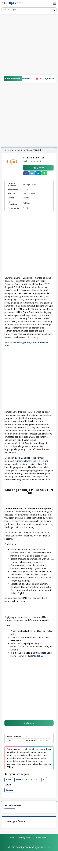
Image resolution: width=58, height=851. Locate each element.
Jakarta (26, 198)
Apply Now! (38, 167)
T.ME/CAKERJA (35, 655)
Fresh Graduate (24, 779)
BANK (8, 779)
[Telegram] (38, 173)
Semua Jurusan (29, 193)
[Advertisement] (29, 44)
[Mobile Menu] (54, 3)
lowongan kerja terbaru (36, 460)
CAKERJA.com (11, 3)
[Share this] (26, 173)
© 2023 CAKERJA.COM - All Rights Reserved (29, 847)
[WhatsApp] (44, 173)
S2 (27, 189)
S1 (24, 189)
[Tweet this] (32, 173)
